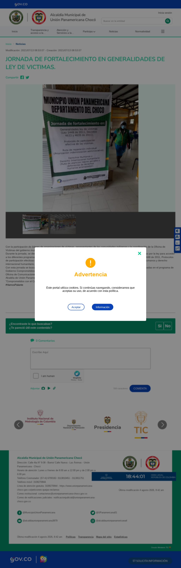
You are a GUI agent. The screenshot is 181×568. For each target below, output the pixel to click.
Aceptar (76, 306)
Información (102, 306)
